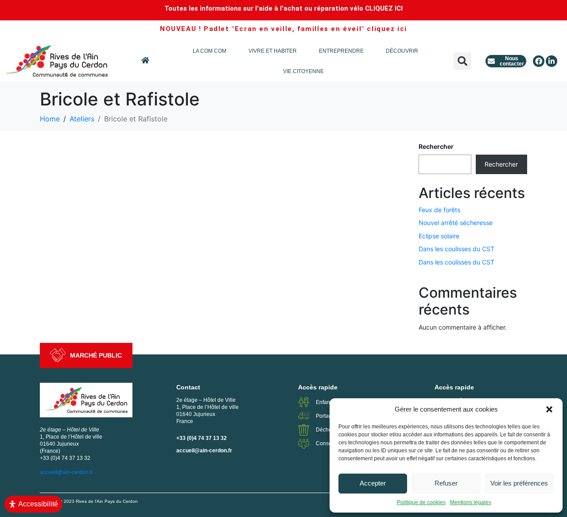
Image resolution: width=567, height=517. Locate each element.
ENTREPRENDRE (341, 51)
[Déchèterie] (303, 429)
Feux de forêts (439, 210)
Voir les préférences (519, 483)
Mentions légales (470, 502)
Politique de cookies (421, 502)
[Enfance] (303, 402)
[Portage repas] (303, 415)
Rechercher (436, 146)
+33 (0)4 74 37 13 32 (201, 438)
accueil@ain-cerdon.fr (204, 450)
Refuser (446, 483)
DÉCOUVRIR (402, 51)
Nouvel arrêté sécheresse (456, 222)
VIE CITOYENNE (303, 71)
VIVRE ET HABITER (273, 51)
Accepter (373, 483)
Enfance (326, 402)
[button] (549, 409)
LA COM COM (209, 51)
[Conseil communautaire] (303, 443)
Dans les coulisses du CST (456, 249)
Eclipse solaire (439, 236)
